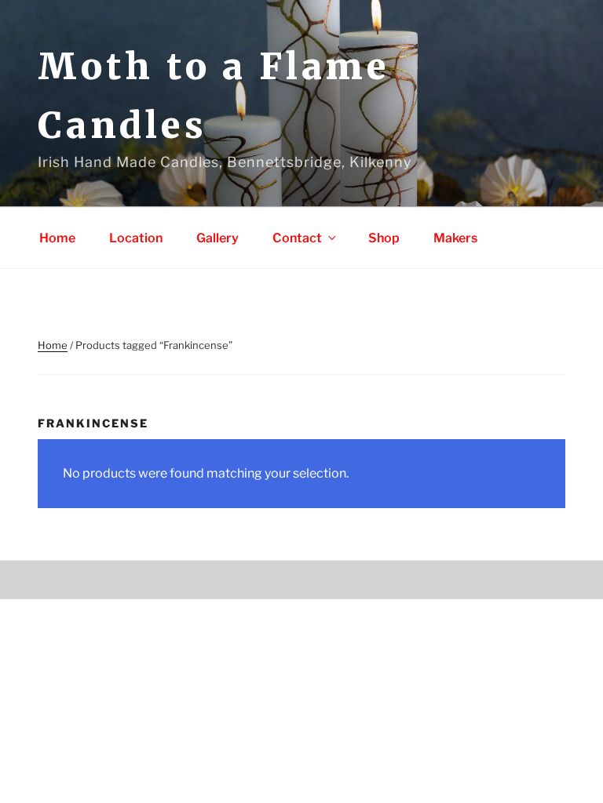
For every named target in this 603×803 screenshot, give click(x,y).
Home (57, 238)
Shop (384, 238)
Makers (455, 238)
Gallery (217, 238)
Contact (297, 238)
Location (136, 238)
